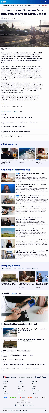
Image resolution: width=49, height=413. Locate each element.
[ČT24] (3, 2)
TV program (5, 381)
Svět (25, 5)
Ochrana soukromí (18, 410)
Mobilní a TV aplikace (36, 391)
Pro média (20, 381)
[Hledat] (42, 2)
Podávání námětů (21, 391)
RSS (45, 410)
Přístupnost (25, 410)
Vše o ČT (19, 393)
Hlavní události (5, 5)
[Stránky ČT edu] (44, 397)
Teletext (5, 386)
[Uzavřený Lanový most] (24, 33)
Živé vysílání (34, 381)
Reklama (5, 383)
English (12, 410)
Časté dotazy (5, 393)
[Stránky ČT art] (37, 397)
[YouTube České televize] (40, 377)
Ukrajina (12, 5)
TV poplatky (20, 383)
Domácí (21, 5)
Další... (34, 5)
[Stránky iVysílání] (22, 397)
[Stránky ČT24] (5, 397)
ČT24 (2, 17)
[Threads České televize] (45, 377)
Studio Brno (34, 383)
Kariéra (33, 388)
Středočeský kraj (16, 106)
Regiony (29, 5)
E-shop (4, 391)
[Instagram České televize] (35, 377)
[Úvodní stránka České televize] (9, 377)
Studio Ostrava (21, 386)
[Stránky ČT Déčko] (30, 397)
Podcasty (34, 386)
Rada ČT (4, 388)
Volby (16, 5)
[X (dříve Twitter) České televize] (43, 377)
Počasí (19, 388)
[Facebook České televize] (38, 377)
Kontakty (34, 393)
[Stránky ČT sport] (13, 397)
